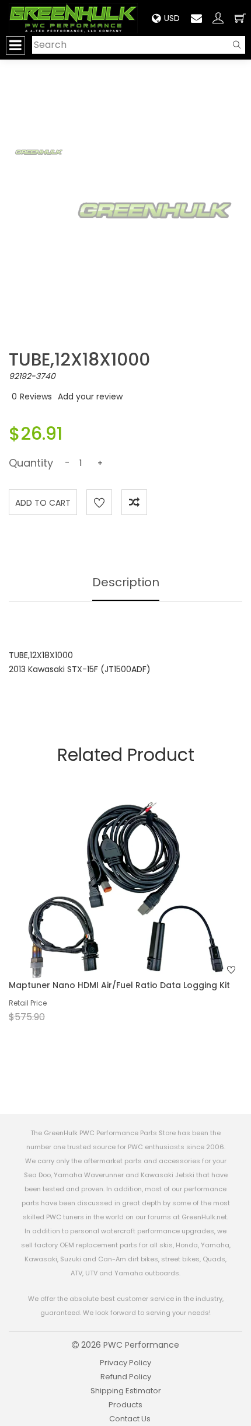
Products (125, 1404)
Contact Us (130, 1418)
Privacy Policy (125, 1362)
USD (172, 18)
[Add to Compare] (134, 502)
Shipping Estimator (125, 1390)
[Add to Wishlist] (99, 502)
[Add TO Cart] (141, 911)
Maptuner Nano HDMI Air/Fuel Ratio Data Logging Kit (119, 985)
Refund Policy (125, 1376)
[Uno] (73, 18)
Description (125, 582)
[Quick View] (110, 911)
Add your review (90, 396)
